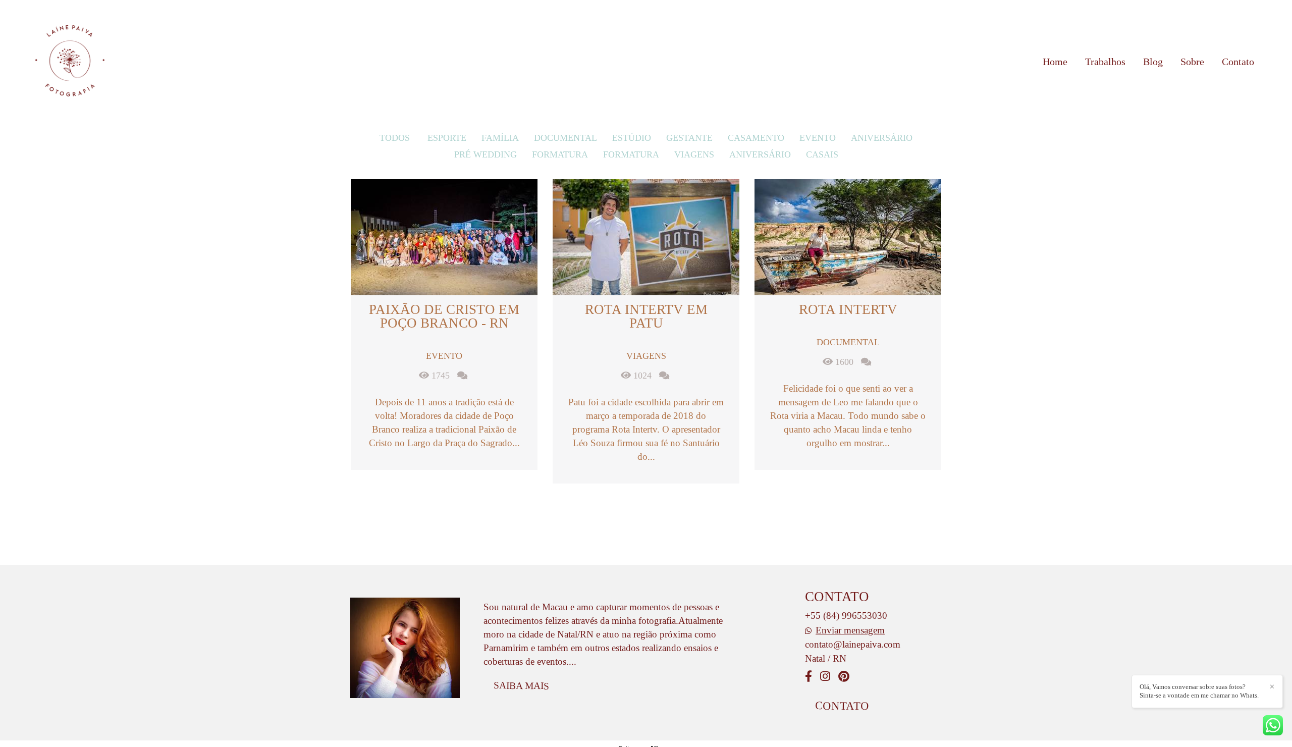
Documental (565, 137)
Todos (395, 137)
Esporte (446, 137)
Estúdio (631, 137)
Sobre (1192, 61)
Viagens (694, 154)
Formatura (560, 154)
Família (500, 137)
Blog (1153, 61)
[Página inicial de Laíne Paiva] (69, 61)
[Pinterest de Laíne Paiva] (843, 677)
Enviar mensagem (850, 630)
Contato (1238, 61)
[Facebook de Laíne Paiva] (808, 677)
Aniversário (881, 137)
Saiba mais (521, 685)
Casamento (756, 137)
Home (1055, 61)
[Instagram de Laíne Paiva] (825, 677)
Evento (817, 137)
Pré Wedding (485, 154)
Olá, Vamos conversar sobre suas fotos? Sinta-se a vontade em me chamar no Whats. (1199, 691)
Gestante (689, 137)
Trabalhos (1105, 61)
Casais (822, 154)
